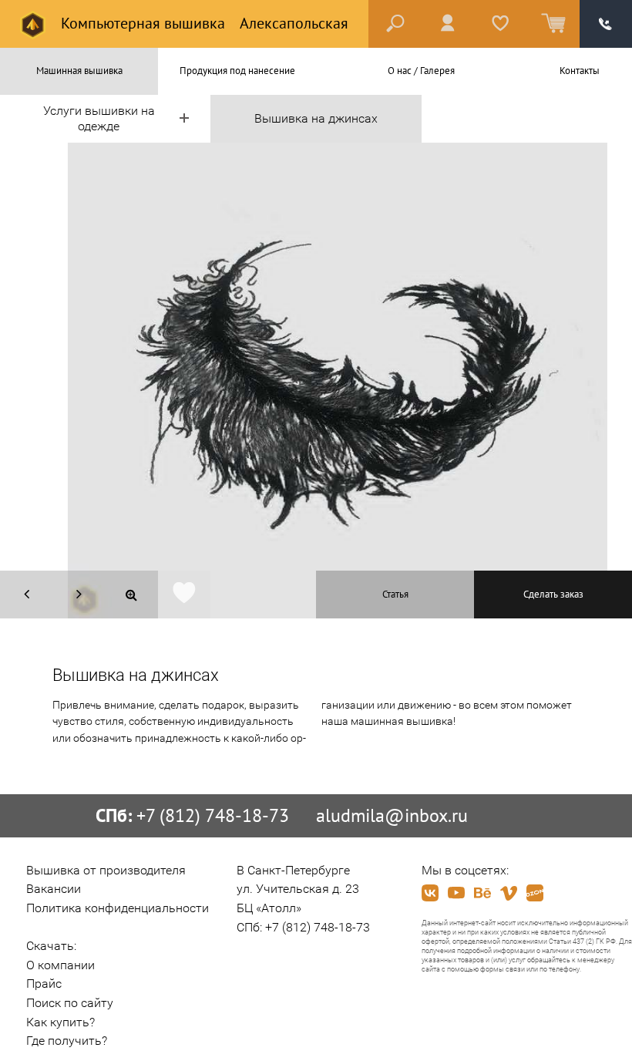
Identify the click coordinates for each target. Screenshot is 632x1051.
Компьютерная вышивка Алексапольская (202, 23)
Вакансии (53, 888)
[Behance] (482, 893)
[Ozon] (534, 893)
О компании (60, 965)
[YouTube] (456, 893)
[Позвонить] (606, 24)
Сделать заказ (553, 594)
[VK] (430, 893)
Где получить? (66, 1040)
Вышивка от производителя (106, 870)
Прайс (44, 983)
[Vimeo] (508, 893)
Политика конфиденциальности (117, 908)
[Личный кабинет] (448, 24)
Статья (395, 594)
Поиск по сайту (69, 1002)
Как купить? (60, 1022)
